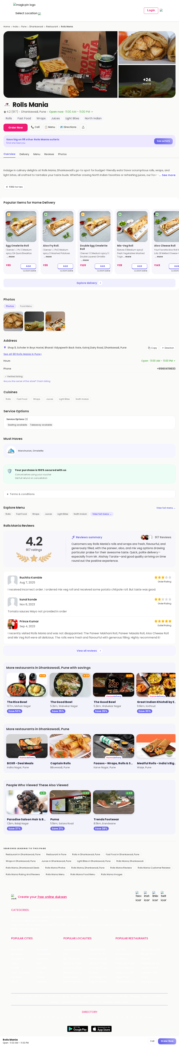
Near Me (76, 996)
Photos (10, 306)
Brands (54, 1002)
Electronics (111, 910)
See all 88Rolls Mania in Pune (22, 354)
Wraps (36, 399)
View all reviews (87, 650)
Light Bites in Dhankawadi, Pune (93, 861)
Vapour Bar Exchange (128, 968)
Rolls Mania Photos (55, 867)
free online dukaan (52, 897)
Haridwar (42, 981)
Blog (65, 996)
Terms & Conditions (116, 996)
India (15, 26)
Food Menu (26, 306)
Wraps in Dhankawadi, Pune (20, 861)
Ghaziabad (17, 958)
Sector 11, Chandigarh (76, 968)
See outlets (163, 140)
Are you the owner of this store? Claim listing (26, 381)
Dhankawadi (36, 26)
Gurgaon (42, 949)
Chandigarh (44, 954)
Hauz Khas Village (73, 981)
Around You (53, 996)
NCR (39, 963)
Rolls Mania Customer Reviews (154, 867)
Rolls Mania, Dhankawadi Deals (22, 867)
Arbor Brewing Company (128, 954)
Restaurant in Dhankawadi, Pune (23, 854)
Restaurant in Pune (56, 854)
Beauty (56, 910)
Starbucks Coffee (126, 972)
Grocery (83, 910)
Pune (23, 26)
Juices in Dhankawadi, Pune (56, 861)
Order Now (15, 127)
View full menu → (166, 507)
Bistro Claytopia (150, 949)
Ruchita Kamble (31, 578)
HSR (65, 954)
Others (149, 1017)
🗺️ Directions (68, 127)
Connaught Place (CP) (101, 977)
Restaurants (40, 910)
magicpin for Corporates (75, 1002)
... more (11, 256)
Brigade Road (97, 949)
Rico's (144, 977)
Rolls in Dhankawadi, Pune (86, 854)
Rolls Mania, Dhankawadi (130, 861)
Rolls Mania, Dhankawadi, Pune (87, 867)
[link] (20, 241)
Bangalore (17, 954)
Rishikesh (16, 977)
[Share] (83, 127)
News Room (25, 996)
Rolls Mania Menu (55, 874)
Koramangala (71, 949)
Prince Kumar (29, 621)
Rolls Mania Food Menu (82, 874)
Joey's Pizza (123, 977)
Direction (169, 347)
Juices (49, 399)
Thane (41, 972)
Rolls (8, 399)
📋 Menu (50, 127)
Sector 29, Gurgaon (101, 954)
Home (6, 26)
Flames (145, 958)
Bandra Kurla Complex (76, 972)
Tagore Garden (98, 981)
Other (153, 910)
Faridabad (43, 958)
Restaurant (52, 26)
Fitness (96, 910)
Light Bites (64, 399)
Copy (154, 347)
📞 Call (35, 127)
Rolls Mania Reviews (121, 867)
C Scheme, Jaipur (99, 968)
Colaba (93, 972)
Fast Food (22, 399)
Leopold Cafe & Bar (153, 972)
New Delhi (17, 949)
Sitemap (134, 996)
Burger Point (148, 954)
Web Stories (122, 1002)
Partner (157, 996)
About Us (39, 996)
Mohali (15, 968)
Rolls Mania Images (111, 874)
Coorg (40, 977)
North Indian (82, 399)
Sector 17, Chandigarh (101, 963)
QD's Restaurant (125, 981)
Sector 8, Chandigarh (76, 963)
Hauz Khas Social (151, 981)
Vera (95, 1002)
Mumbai (42, 968)
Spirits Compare (93, 996)
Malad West (70, 977)
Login (151, 10)
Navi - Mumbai (20, 972)
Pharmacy (139, 910)
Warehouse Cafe (151, 963)
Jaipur (15, 963)
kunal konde (28, 599)
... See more (167, 175)
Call (152, 1041)
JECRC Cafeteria (151, 968)
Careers (107, 1002)
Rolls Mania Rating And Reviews (23, 874)
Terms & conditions (22, 494)
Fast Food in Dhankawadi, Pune (122, 854)
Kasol (14, 981)
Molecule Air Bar (125, 963)
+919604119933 (166, 368)
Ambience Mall (98, 958)
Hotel (126, 910)
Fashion (69, 910)
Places (146, 996)
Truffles (120, 949)
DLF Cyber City (72, 958)
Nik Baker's (122, 958)
